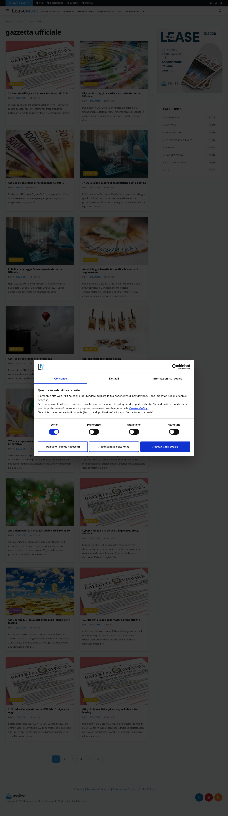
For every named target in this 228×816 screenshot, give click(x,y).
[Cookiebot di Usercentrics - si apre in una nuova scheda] (174, 367)
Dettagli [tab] (114, 378)
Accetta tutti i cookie (165, 446)
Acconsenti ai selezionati (114, 446)
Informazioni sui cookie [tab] (167, 378)
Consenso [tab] (60, 378)
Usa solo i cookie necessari (63, 446)
